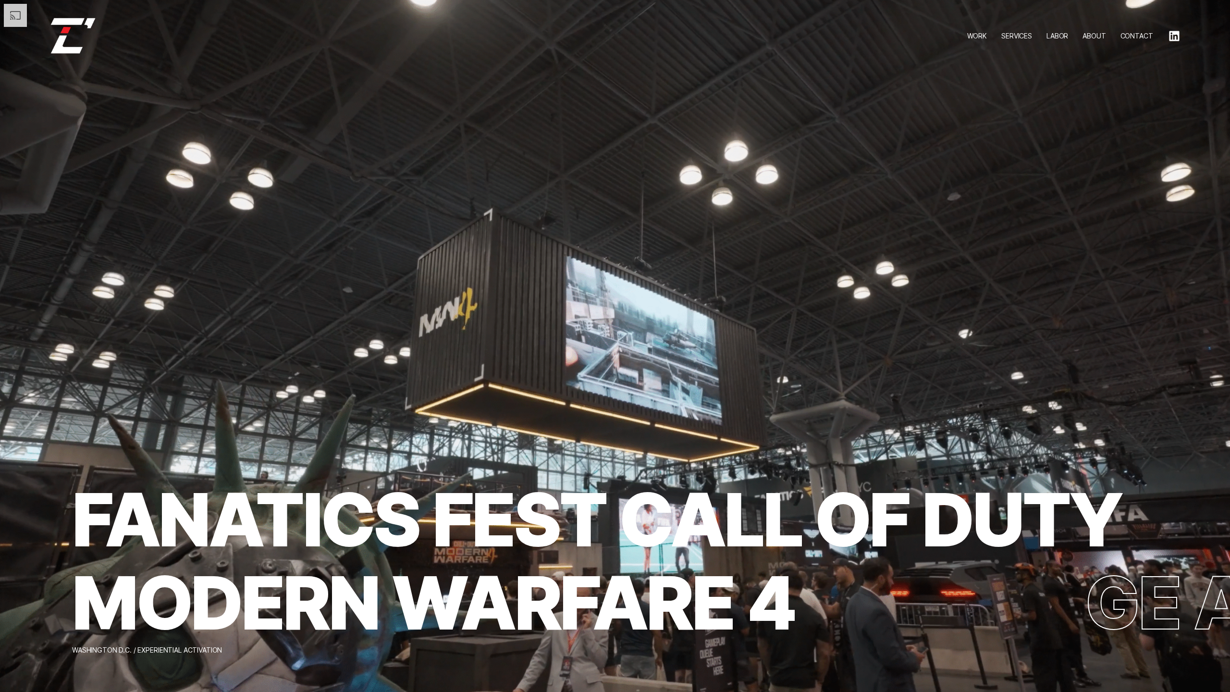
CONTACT (1136, 36)
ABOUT (1094, 36)
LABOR (1057, 36)
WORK (977, 36)
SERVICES (1016, 36)
